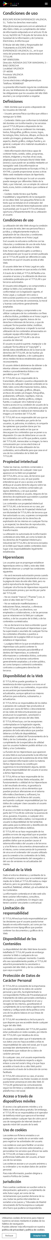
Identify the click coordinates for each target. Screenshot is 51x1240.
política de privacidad (12, 1229)
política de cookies (35, 1229)
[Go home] (15, 3)
